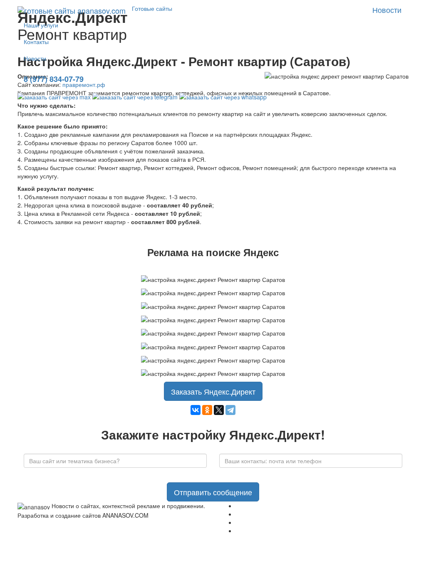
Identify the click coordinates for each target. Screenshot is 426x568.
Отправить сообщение (213, 492)
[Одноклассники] (207, 410)
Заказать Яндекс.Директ (213, 391)
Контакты (36, 41)
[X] (219, 410)
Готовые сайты (152, 8)
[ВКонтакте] (196, 410)
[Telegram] (230, 410)
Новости (35, 58)
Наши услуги (41, 25)
